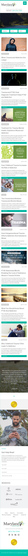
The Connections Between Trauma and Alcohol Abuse (11, 200)
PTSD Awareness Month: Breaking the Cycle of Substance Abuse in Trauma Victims (13, 273)
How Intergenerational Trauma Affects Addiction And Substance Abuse (13, 235)
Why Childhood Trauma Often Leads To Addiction (12, 345)
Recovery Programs (6, 514)
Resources (15, 514)
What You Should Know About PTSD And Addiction (12, 309)
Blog (14, 516)
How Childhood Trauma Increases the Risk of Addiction (14, 166)
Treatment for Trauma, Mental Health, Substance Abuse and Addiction (12, 130)
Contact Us (23, 514)
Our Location (20, 513)
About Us (12, 513)
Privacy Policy (20, 552)
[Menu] (25, 3)
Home (6, 513)
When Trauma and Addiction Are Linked (13, 59)
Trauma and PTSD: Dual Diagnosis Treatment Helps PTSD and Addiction (13, 94)
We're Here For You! (6, 482)
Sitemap (25, 552)
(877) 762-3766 (17, 10)
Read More (5, 70)
